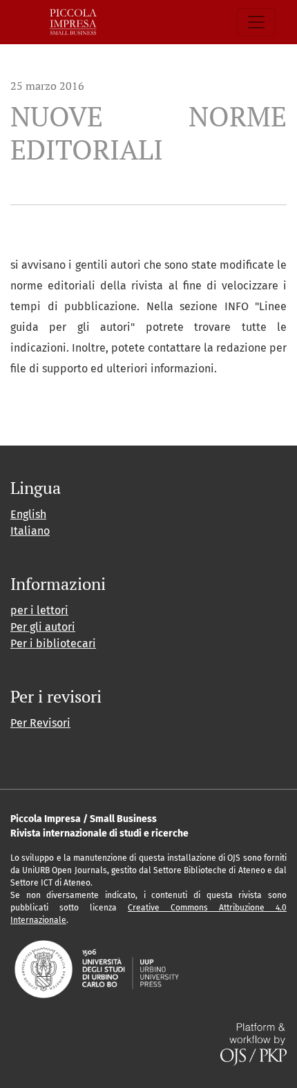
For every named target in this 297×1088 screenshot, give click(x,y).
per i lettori (39, 610)
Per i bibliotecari (53, 643)
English (28, 514)
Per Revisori (40, 722)
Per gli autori (42, 626)
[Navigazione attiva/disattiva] (256, 22)
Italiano (30, 530)
